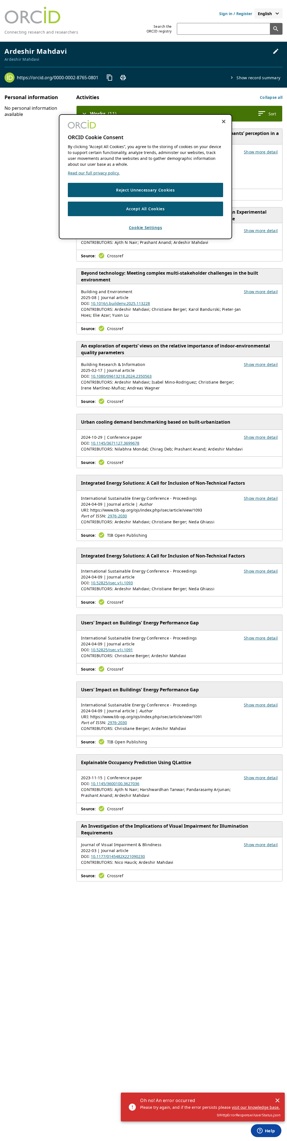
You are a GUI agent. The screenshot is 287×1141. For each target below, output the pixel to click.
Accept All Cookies (145, 208)
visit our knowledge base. (256, 1107)
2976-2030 (117, 516)
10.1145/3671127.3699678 (115, 443)
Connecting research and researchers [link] (41, 32)
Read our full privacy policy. (94, 173)
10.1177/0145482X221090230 (118, 856)
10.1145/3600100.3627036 (115, 783)
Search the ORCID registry (159, 29)
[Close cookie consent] (223, 121)
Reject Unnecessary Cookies (145, 190)
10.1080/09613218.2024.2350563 (121, 376)
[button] (271, 97)
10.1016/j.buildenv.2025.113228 (120, 303)
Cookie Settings (145, 227)
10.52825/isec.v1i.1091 (112, 649)
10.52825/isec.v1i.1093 (112, 582)
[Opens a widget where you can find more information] (266, 1131)
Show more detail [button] (261, 152)
